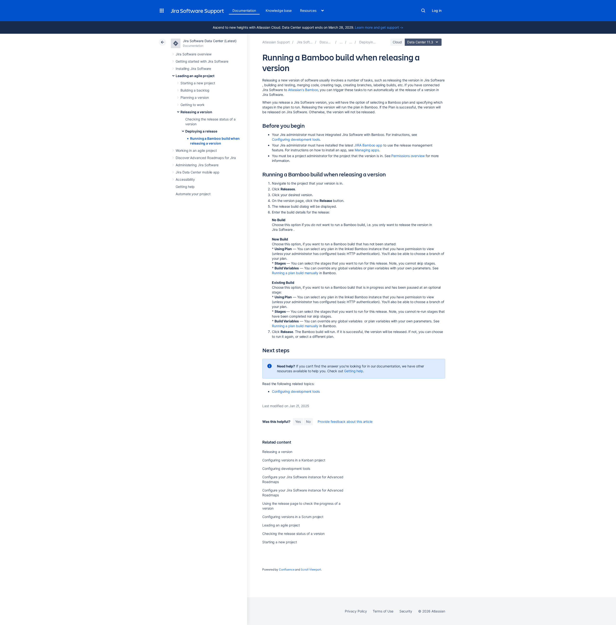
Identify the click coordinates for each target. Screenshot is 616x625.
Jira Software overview (193, 54)
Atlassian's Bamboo (303, 90)
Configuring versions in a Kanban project (293, 460)
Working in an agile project (196, 150)
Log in (437, 10)
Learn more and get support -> (379, 27)
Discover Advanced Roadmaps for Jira (206, 158)
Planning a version (194, 97)
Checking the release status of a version (293, 534)
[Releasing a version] (350, 42)
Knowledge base (279, 10)
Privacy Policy (356, 611)
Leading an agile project (195, 76)
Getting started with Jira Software (202, 61)
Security (405, 611)
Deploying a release (201, 131)
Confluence (286, 569)
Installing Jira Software (193, 68)
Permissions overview (408, 156)
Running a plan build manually (295, 273)
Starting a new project (197, 83)
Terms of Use (383, 611)
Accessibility (185, 179)
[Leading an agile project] (341, 42)
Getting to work (192, 105)
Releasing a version (196, 112)
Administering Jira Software (197, 165)
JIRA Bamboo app (368, 145)
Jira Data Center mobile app (197, 172)
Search (423, 10)
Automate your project (193, 194)
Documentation (244, 10)
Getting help (185, 187)
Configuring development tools (296, 139)
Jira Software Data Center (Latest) (210, 41)
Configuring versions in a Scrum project (292, 517)
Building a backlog (194, 90)
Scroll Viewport (311, 569)
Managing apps (367, 150)
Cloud (397, 42)
